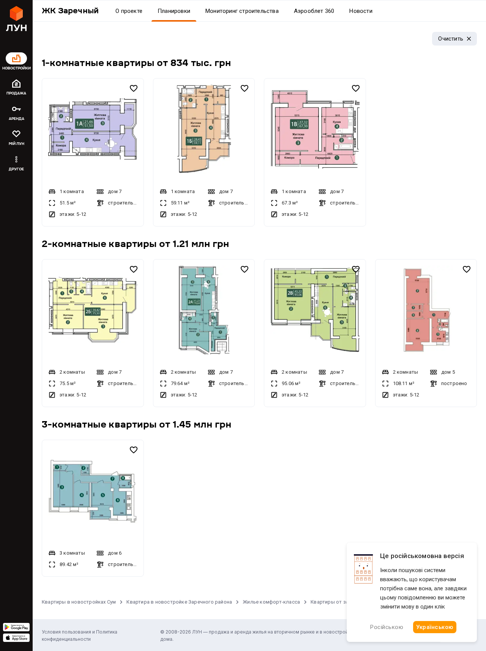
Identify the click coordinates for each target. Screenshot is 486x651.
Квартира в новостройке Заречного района (179, 602)
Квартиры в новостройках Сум (79, 602)
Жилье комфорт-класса (271, 602)
